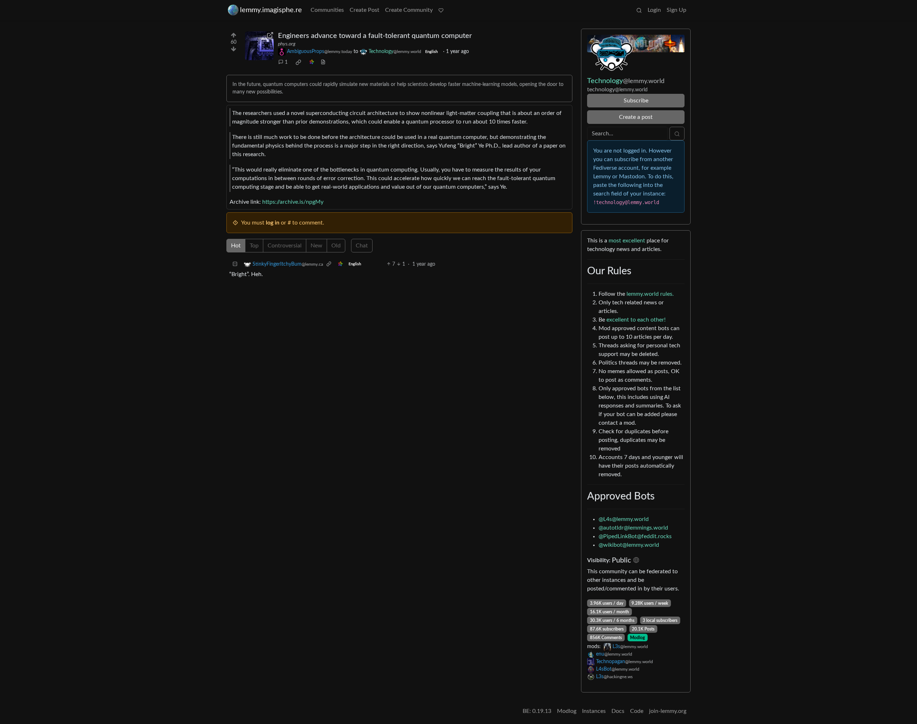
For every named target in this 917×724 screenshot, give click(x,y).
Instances (594, 711)
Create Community (409, 10)
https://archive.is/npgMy (292, 202)
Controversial (285, 245)
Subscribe (636, 100)
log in (272, 223)
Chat (362, 245)
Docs (617, 711)
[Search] (639, 10)
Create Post (364, 10)
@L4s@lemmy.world (624, 519)
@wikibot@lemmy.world (629, 545)
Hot (236, 245)
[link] (298, 62)
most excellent (627, 240)
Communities (327, 10)
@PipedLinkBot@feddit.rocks (635, 536)
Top (254, 245)
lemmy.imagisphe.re (271, 10)
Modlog (637, 638)
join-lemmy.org (667, 711)
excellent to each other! (636, 320)
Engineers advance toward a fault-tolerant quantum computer (375, 35)
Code (636, 711)
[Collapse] (235, 264)
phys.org (287, 44)
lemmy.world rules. (650, 294)
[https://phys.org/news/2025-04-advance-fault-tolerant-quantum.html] (259, 46)
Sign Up (676, 10)
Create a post (636, 117)
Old (336, 245)
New (316, 245)
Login (654, 10)
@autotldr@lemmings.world (633, 528)
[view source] (323, 62)
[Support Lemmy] (441, 10)
